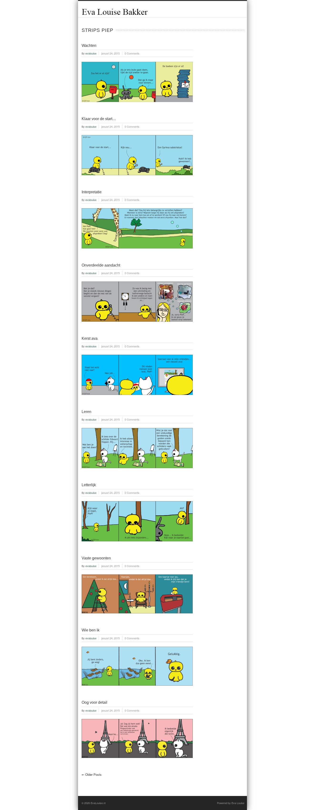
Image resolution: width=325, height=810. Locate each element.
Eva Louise (237, 803)
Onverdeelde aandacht (101, 265)
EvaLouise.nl (98, 803)
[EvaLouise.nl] (115, 14)
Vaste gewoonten (96, 558)
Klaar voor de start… (99, 119)
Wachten (89, 46)
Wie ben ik (90, 630)
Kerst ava (90, 338)
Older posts (92, 774)
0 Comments (132, 53)
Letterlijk (89, 485)
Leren (86, 412)
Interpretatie (92, 192)
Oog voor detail (94, 702)
